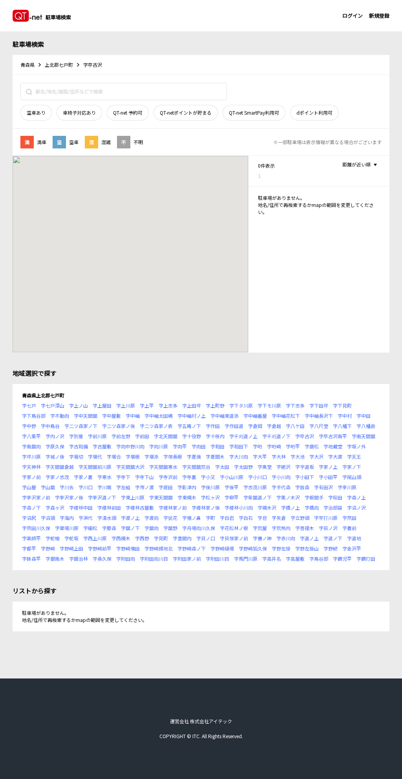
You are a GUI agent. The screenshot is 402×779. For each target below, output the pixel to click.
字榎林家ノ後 (206, 507)
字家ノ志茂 (57, 477)
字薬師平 (31, 538)
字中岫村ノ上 (191, 415)
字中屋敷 (111, 415)
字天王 (354, 456)
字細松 (90, 528)
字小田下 (304, 477)
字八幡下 (342, 425)
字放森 (302, 487)
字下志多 (295, 405)
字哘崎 (274, 446)
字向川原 (158, 446)
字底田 (166, 487)
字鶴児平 (342, 558)
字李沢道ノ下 (102, 497)
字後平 (232, 487)
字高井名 (271, 558)
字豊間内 (182, 538)
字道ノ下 (332, 538)
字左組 (123, 487)
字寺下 (123, 477)
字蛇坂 (71, 538)
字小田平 (328, 477)
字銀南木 (55, 558)
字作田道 (234, 425)
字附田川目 (217, 558)
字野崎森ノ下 (191, 548)
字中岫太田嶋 (158, 415)
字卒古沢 (304, 436)
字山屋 (29, 487)
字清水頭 (106, 517)
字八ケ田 (295, 425)
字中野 (29, 425)
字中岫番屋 (255, 415)
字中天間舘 (85, 415)
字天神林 (31, 466)
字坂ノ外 (356, 446)
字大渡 (335, 456)
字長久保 (102, 558)
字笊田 (349, 517)
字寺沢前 (168, 477)
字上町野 (215, 405)
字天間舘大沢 (130, 466)
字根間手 (314, 497)
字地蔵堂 (332, 446)
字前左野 (120, 436)
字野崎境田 (128, 548)
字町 (210, 517)
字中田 (363, 415)
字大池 (298, 456)
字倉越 (274, 425)
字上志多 (168, 405)
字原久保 (55, 446)
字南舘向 (31, 446)
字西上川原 (95, 538)
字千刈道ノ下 (276, 436)
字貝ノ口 (205, 538)
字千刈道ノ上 (243, 436)
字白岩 (227, 517)
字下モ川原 (269, 405)
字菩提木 (304, 528)
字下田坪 (318, 405)
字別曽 (76, 436)
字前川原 (97, 436)
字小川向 (281, 477)
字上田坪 (191, 405)
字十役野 (191, 436)
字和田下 (238, 446)
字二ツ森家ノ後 (118, 425)
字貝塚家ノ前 (234, 538)
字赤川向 (285, 538)
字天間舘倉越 (60, 466)
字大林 (279, 456)
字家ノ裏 (83, 477)
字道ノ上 (309, 538)
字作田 (213, 425)
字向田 (199, 446)
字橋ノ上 (290, 507)
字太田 (222, 466)
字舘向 (151, 528)
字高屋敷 (295, 558)
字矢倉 (279, 517)
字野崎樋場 (222, 548)
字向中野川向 (130, 446)
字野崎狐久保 (253, 548)
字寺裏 (189, 477)
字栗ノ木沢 (288, 497)
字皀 (262, 517)
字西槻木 (120, 538)
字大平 (260, 456)
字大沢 (316, 456)
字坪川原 (31, 456)
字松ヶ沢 (210, 497)
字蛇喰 (53, 538)
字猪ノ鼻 (191, 517)
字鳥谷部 (318, 558)
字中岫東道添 (224, 415)
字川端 (104, 487)
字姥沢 (283, 466)
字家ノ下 (351, 466)
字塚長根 (172, 456)
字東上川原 (132, 497)
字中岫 (133, 415)
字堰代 (95, 456)
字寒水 (104, 477)
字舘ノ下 (130, 528)
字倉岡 (255, 425)
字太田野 (243, 466)
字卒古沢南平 (333, 436)
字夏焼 (194, 456)
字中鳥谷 (50, 425)
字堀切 (76, 456)
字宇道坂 (304, 466)
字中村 (345, 415)
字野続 (330, 548)
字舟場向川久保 (198, 528)
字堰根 (133, 456)
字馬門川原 (246, 558)
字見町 (161, 538)
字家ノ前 (31, 477)
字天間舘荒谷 (196, 466)
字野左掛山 (307, 548)
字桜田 (335, 497)
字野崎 (48, 548)
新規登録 (379, 15)
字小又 (208, 477)
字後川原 (210, 487)
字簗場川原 (67, 528)
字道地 (354, 538)
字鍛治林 (78, 558)
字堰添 (151, 456)
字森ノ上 (356, 497)
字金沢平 (351, 548)
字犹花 (170, 517)
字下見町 (342, 405)
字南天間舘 (363, 436)
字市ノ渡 (144, 487)
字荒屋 (260, 528)
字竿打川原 (326, 517)
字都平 (29, 548)
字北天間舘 (165, 436)
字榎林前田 (109, 507)
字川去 (67, 487)
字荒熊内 (281, 528)
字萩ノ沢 (328, 528)
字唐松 (312, 446)
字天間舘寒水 (163, 466)
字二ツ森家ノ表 (156, 425)
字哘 (257, 446)
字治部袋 (332, 507)
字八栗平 (31, 436)
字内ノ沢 (55, 436)
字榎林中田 (81, 507)
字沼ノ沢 (356, 507)
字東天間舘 (161, 497)
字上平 (147, 405)
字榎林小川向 (239, 507)
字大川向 (238, 456)
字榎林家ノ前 (173, 507)
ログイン (352, 15)
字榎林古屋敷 (140, 507)
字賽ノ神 (262, 538)
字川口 (86, 487)
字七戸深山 (52, 405)
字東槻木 (186, 497)
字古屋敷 (102, 446)
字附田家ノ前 (187, 558)
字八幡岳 (365, 425)
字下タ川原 (241, 405)
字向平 (180, 446)
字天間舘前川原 (95, 466)
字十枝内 (215, 436)
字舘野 (170, 528)
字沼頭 (48, 517)
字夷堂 (265, 466)
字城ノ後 (55, 456)
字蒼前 (349, 528)
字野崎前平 (99, 548)
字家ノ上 (328, 466)
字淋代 (86, 517)
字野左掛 (281, 548)
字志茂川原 (255, 487)
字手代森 (281, 487)
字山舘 (48, 487)
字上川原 (125, 405)
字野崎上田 (71, 548)
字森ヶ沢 (55, 507)
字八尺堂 (318, 425)
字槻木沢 (267, 507)
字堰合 (114, 456)
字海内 (67, 517)
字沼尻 (29, 517)
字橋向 (312, 507)
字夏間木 (215, 456)
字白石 (246, 517)
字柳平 (232, 497)
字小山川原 (231, 477)
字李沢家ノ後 (69, 497)
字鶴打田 (365, 558)
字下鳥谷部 (34, 415)
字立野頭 (300, 517)
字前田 (142, 436)
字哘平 (293, 446)
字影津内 (186, 487)
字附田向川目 (154, 558)
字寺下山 (144, 477)
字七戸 (29, 405)
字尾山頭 (351, 477)
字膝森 (109, 528)
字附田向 (125, 558)
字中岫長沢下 (319, 415)
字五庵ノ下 (189, 425)
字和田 (217, 446)
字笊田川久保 (36, 528)
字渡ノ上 (130, 517)
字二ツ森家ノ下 (80, 425)
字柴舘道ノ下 (257, 497)
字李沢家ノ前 (36, 497)
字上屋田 (102, 405)
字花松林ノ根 (234, 528)
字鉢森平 (31, 558)
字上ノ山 (78, 405)
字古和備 (78, 446)
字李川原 (347, 487)
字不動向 (59, 415)
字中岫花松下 (286, 415)
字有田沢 (323, 487)
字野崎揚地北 (158, 548)
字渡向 (151, 517)
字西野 (142, 538)
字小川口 (257, 477)
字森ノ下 (31, 507)
